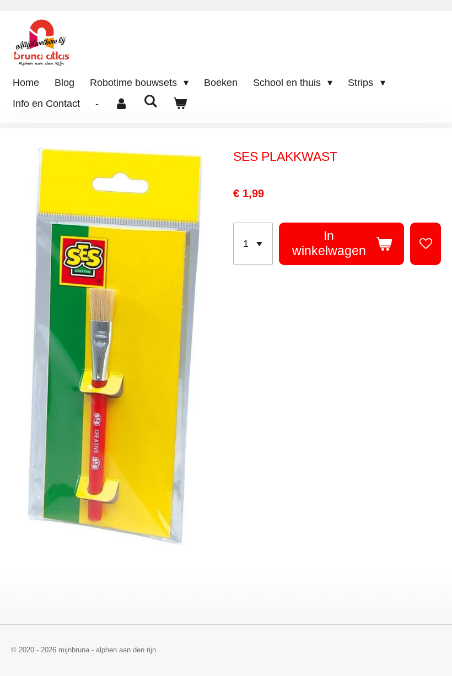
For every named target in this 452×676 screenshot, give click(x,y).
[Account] (121, 104)
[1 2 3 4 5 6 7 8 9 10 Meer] (253, 244)
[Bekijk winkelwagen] (179, 104)
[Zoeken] (150, 101)
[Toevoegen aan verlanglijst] (425, 244)
